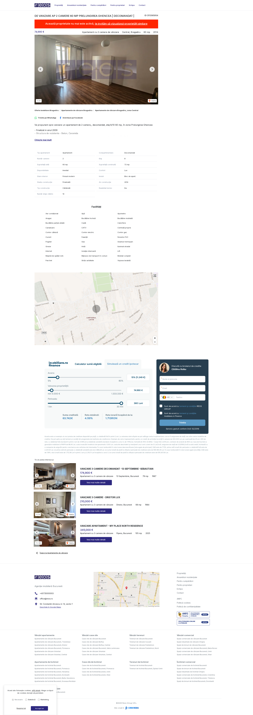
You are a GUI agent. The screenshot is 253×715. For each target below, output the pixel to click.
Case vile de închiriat (92, 662)
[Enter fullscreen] (155, 276)
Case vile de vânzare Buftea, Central (96, 645)
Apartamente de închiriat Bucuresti (48, 665)
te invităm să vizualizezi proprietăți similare (121, 23)
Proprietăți (59, 5)
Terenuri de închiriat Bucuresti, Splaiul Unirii (145, 669)
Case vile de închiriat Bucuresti (94, 665)
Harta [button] (153, 101)
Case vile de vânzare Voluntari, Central (97, 655)
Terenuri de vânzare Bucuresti (141, 639)
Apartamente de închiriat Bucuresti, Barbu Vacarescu (55, 678)
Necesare (19, 699)
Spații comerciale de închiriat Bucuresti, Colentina (196, 675)
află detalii (36, 690)
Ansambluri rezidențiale (76, 5)
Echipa (132, 5)
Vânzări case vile (90, 635)
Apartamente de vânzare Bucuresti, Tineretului (52, 642)
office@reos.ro (46, 599)
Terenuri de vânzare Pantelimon (141, 645)
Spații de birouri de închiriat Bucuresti (191, 669)
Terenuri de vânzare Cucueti (140, 642)
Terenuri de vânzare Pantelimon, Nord (144, 648)
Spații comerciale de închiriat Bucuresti (192, 665)
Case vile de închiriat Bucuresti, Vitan (96, 675)
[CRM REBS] (132, 708)
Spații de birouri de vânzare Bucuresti (191, 645)
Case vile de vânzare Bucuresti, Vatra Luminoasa (100, 648)
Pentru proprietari (117, 5)
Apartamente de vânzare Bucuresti (48, 639)
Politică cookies (184, 603)
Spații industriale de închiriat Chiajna (191, 672)
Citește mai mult (43, 140)
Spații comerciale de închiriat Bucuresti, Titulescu (196, 678)
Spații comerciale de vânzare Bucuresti (192, 639)
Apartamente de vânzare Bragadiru (76, 110)
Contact (142, 5)
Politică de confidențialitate (188, 606)
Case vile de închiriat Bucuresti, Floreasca (98, 669)
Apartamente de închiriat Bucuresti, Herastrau (52, 672)
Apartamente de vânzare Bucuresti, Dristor (51, 645)
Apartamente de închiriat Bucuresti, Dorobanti (52, 675)
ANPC (179, 599)
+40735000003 (47, 593)
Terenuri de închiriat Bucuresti (140, 665)
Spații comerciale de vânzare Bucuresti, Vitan (194, 655)
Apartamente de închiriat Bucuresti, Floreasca (52, 669)
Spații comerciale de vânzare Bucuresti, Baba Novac (197, 648)
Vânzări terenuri (136, 635)
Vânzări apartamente (44, 635)
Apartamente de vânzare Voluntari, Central (51, 655)
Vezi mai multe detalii (96, 482)
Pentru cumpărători (98, 5)
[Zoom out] (155, 342)
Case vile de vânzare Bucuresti (94, 639)
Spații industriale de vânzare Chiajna (191, 642)
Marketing (45, 699)
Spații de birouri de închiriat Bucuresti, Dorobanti (195, 681)
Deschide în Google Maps (50, 607)
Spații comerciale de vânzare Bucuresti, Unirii (194, 651)
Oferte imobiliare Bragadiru (47, 110)
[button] (40, 69)
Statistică (31, 699)
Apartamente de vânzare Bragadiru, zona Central (116, 110)
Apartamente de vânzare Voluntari (48, 651)
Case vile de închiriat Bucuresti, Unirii (96, 672)
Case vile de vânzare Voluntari (93, 651)
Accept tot (39, 708)
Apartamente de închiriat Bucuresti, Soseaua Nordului (55, 681)
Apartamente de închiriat (46, 662)
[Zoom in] (155, 338)
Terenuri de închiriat (139, 662)
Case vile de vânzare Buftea (93, 642)
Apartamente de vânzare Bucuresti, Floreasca (52, 648)
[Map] (96, 308)
